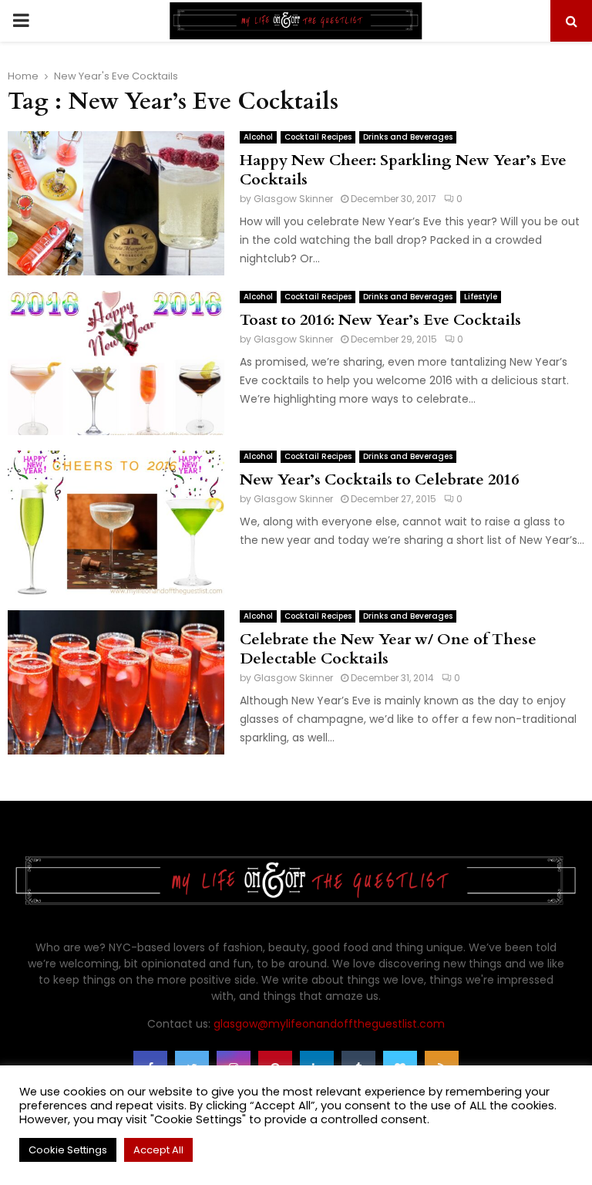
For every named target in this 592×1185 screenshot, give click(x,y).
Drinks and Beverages (407, 137)
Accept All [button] (158, 1150)
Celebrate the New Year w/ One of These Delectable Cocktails (388, 649)
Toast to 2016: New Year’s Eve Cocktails (380, 319)
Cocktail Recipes (318, 137)
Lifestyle (480, 296)
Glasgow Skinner (293, 198)
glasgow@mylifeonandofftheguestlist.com (329, 1023)
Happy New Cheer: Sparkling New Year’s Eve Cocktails (403, 170)
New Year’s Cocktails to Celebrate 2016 (379, 479)
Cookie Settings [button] (68, 1150)
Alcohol (258, 137)
